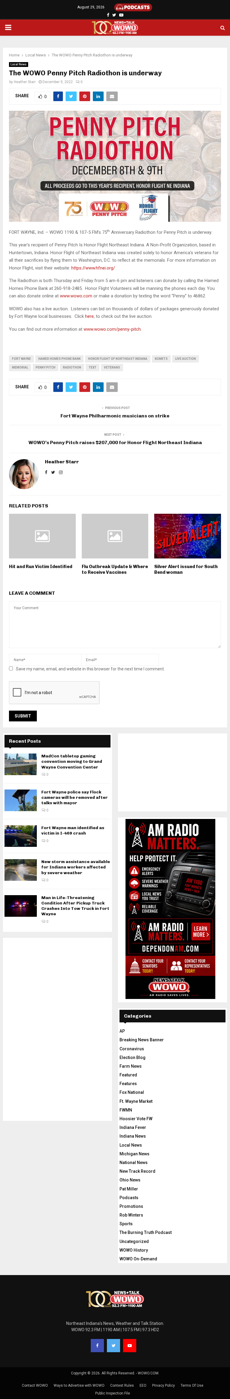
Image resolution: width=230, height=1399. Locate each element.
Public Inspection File (112, 1393)
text (92, 367)
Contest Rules (122, 1385)
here (89, 316)
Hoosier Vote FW (135, 1118)
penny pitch (45, 367)
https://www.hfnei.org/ (93, 268)
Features (128, 1083)
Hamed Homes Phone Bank (59, 358)
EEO (143, 1385)
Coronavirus (131, 1048)
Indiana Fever (132, 1127)
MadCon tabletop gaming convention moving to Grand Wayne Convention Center (71, 761)
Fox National (131, 1092)
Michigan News (134, 1153)
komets (161, 358)
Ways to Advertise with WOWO (79, 1385)
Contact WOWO (35, 1385)
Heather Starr (25, 82)
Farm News (130, 1066)
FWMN (125, 1110)
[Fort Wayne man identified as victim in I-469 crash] (20, 836)
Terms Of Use (192, 1385)
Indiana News (132, 1136)
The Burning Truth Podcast (145, 1232)
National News (133, 1162)
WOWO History (133, 1250)
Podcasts (128, 1197)
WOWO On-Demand (138, 1258)
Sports (126, 1223)
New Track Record (137, 1171)
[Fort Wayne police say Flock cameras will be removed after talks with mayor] (20, 800)
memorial (20, 367)
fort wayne (21, 358)
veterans (112, 367)
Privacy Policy (163, 1385)
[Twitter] (113, 1345)
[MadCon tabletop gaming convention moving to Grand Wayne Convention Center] (20, 764)
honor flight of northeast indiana (117, 358)
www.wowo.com (76, 296)
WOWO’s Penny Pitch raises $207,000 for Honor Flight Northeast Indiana (115, 442)
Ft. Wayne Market (135, 1101)
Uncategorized (134, 1241)
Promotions (131, 1206)
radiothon (72, 367)
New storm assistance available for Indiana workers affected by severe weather (75, 867)
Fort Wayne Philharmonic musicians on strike (115, 416)
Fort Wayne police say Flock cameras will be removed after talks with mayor (74, 797)
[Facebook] (97, 1345)
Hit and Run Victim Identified (40, 566)
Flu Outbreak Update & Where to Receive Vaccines (115, 569)
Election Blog (132, 1057)
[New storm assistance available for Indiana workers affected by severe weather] (20, 870)
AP (122, 1031)
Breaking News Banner (141, 1039)
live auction (185, 358)
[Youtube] (129, 1345)
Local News (18, 64)
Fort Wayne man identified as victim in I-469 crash (72, 830)
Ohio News (129, 1180)
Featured (128, 1075)
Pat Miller (128, 1189)
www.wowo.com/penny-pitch (112, 329)
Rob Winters (131, 1215)
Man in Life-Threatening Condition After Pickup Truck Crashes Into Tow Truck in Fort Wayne (75, 906)
